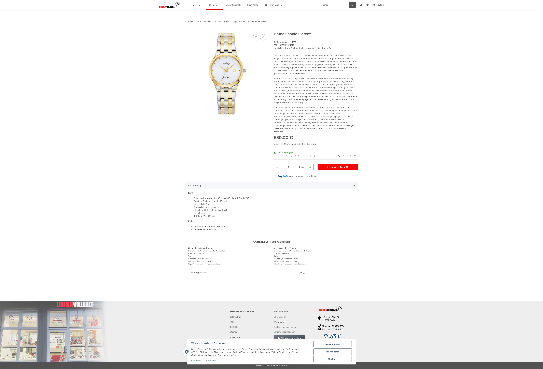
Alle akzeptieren (332, 344)
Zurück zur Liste (194, 21)
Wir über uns (280, 322)
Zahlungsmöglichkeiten (285, 327)
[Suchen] (352, 5)
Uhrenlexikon (280, 317)
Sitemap (233, 332)
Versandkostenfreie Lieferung (302, 144)
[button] (361, 5)
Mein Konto (252, 5)
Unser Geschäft (233, 5)
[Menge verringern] (277, 167)
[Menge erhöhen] (310, 167)
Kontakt (233, 327)
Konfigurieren (332, 351)
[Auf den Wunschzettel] (263, 37)
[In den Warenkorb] (187, 30)
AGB (232, 322)
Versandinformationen (284, 332)
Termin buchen (274, 5)
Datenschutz (210, 360)
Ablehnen (332, 359)
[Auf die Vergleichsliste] (256, 37)
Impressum (196, 360)
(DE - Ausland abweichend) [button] (304, 156)
